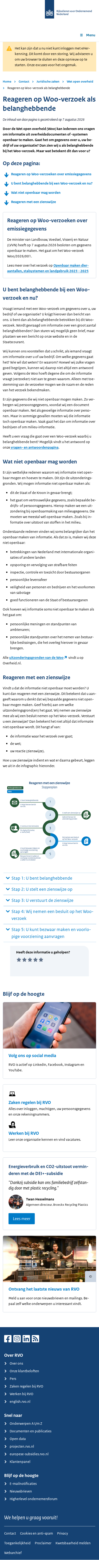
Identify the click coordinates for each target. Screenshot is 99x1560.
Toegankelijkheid (17, 1543)
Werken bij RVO (24, 1133)
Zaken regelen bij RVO (30, 1102)
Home (7, 81)
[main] (49, 684)
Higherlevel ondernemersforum (33, 1499)
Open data (18, 1439)
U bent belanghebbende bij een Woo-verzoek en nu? (52, 183)
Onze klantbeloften (24, 1371)
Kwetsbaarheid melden (73, 1543)
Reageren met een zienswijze (33, 202)
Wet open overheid (80, 81)
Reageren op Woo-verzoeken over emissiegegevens (51, 174)
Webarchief (13, 1553)
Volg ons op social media (32, 1055)
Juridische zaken (48, 81)
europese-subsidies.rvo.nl (29, 1454)
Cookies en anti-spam (36, 1533)
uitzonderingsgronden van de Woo (36, 657)
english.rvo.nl (20, 1401)
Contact (24, 81)
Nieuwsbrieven (21, 1491)
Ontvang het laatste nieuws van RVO (44, 1289)
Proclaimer (43, 1543)
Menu (90, 35)
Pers (13, 1378)
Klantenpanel (20, 1461)
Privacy (62, 1533)
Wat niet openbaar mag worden (36, 192)
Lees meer (21, 1218)
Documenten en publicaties (30, 1431)
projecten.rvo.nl (22, 1446)
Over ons (16, 1363)
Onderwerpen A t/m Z (26, 1423)
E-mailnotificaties (23, 1483)
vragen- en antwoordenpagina (34, 447)
